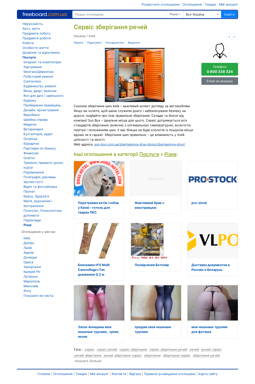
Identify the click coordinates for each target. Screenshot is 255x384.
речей (194, 349)
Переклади (32, 220)
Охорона (30, 139)
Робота (28, 43)
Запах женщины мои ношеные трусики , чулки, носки (98, 331)
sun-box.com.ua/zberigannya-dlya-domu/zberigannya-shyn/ (139, 144)
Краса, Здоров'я (36, 196)
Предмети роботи (37, 38)
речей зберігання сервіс (123, 355)
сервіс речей (107, 349)
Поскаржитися (114, 42)
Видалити (134, 42)
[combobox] (202, 14)
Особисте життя (36, 48)
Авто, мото (31, 29)
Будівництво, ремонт (40, 86)
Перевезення (34, 172)
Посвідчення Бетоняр (152, 265)
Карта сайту (208, 374)
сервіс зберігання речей (168, 349)
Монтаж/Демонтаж (39, 72)
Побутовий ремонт (39, 76)
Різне (174, 14)
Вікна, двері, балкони (40, 91)
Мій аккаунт (228, 4)
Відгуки (135, 374)
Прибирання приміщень (42, 105)
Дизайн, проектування (41, 110)
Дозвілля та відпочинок (41, 52)
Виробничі (32, 115)
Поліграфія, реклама (40, 177)
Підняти (78, 42)
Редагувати (94, 42)
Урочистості (33, 182)
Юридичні (31, 143)
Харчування (33, 67)
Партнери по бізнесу (40, 148)
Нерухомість (33, 24)
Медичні (30, 124)
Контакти (119, 374)
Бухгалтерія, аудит (38, 134)
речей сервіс (211, 349)
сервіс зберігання (133, 349)
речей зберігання (88, 355)
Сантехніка (32, 81)
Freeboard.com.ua (45, 14)
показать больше (88, 361)
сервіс (89, 349)
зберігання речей (206, 355)
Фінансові (31, 153)
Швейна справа (36, 120)
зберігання (152, 355)
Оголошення (192, 4)
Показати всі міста (38, 296)
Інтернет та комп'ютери (42, 62)
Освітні (29, 158)
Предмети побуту (37, 33)
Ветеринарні (33, 129)
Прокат (29, 191)
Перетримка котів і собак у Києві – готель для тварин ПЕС (98, 207)
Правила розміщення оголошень (169, 374)
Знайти (229, 14)
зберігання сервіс (176, 355)
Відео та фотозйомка (40, 187)
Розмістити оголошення (160, 4)
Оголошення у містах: (39, 232)
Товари (210, 4)
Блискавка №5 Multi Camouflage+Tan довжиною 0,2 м (94, 269)
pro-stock (199, 203)
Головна (43, 374)
